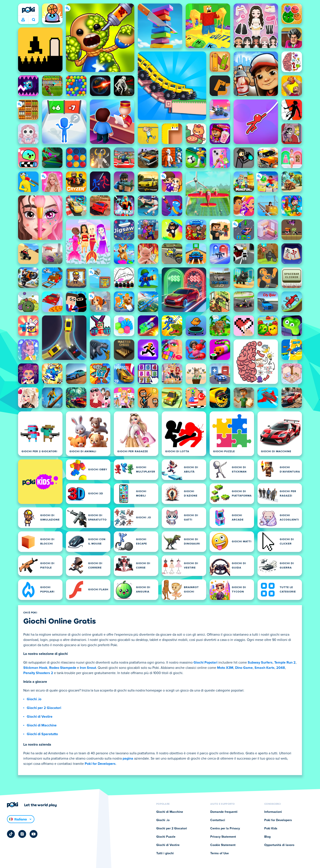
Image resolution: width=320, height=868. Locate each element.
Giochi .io (34, 699)
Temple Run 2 (285, 662)
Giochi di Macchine (42, 725)
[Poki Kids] (40, 481)
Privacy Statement (223, 836)
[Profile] (23, 20)
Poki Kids (270, 828)
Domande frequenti (223, 811)
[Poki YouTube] (33, 834)
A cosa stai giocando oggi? (33, 20)
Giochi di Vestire (39, 716)
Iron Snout (88, 667)
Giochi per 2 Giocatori (44, 708)
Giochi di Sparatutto (42, 734)
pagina (128, 758)
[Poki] (28, 10)
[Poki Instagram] (22, 834)
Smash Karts (264, 667)
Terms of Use (219, 853)
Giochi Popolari (205, 662)
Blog (267, 836)
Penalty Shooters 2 (38, 673)
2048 (280, 667)
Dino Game (244, 667)
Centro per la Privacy (225, 828)
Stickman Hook (35, 667)
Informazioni (273, 811)
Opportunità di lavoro (279, 845)
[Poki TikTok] (11, 834)
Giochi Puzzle (165, 836)
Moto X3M (225, 667)
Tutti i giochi (165, 853)
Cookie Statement (223, 845)
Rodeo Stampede (62, 667)
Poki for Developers (100, 763)
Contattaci (217, 820)
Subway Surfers (260, 662)
